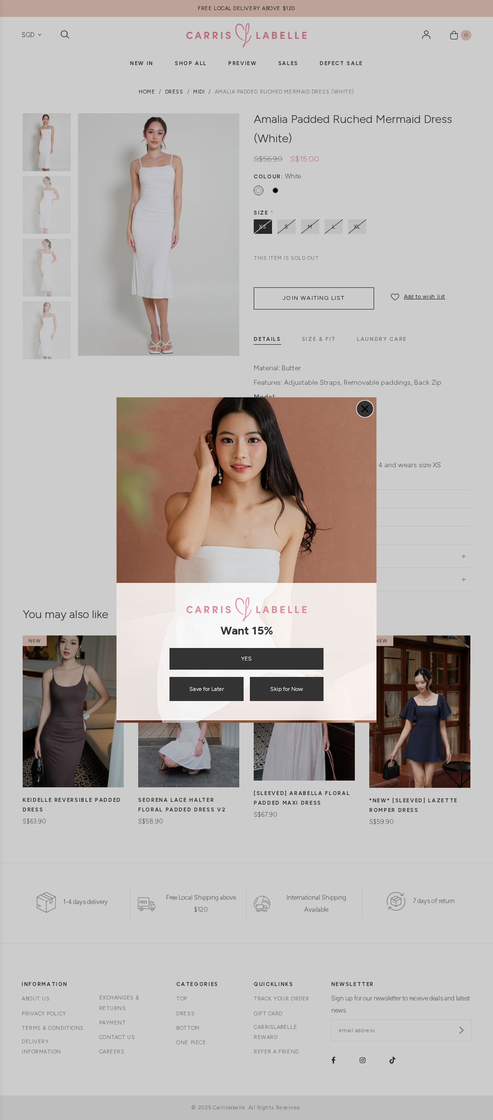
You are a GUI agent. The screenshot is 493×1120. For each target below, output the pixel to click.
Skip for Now (286, 689)
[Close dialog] (365, 409)
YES (246, 658)
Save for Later (206, 689)
